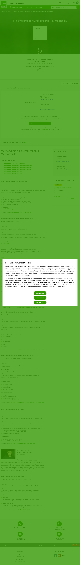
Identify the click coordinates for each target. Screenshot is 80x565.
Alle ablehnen (40, 302)
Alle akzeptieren (40, 293)
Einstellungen (40, 297)
